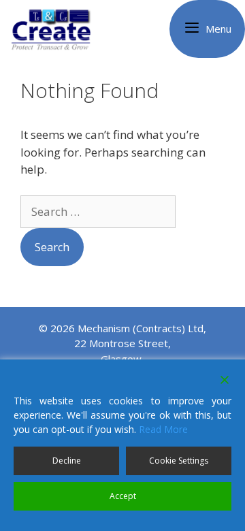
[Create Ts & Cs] (57, 29)
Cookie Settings (178, 460)
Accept (123, 496)
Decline (66, 460)
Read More (163, 429)
